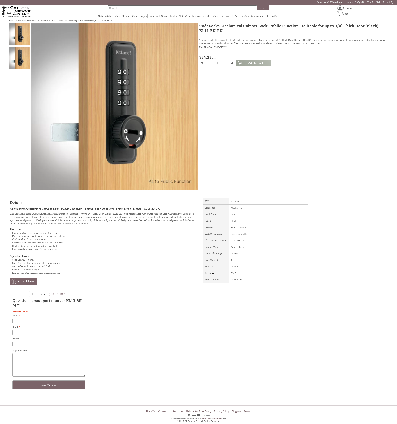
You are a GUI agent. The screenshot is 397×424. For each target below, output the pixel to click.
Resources (256, 16)
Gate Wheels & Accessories (195, 16)
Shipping (236, 411)
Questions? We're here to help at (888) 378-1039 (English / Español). (355, 2)
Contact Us (164, 411)
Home (11, 20)
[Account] (340, 8)
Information (272, 16)
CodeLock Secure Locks (162, 16)
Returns (248, 411)
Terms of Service (217, 418)
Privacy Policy (221, 411)
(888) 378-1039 (56, 293)
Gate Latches (106, 16)
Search (263, 7)
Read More (26, 281)
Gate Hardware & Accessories (231, 16)
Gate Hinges (139, 16)
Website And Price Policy (198, 411)
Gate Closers (122, 16)
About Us (150, 411)
